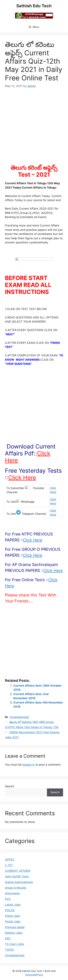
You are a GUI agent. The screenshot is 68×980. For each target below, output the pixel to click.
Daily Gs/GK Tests (17, 876)
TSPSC (9, 949)
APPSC (9, 859)
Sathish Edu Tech (34, 5)
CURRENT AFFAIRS (17, 870)
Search (9, 786)
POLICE (10, 910)
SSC (8, 938)
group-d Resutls (15, 887)
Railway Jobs (13, 932)
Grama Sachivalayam (19, 882)
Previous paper (15, 927)
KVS (8, 899)
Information (12, 893)
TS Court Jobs (14, 944)
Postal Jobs (12, 921)
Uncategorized (19, 717)
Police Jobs (12, 916)
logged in (28, 764)
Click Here (22, 477)
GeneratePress (34, 974)
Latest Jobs (13, 904)
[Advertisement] (34, 128)
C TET (9, 865)
